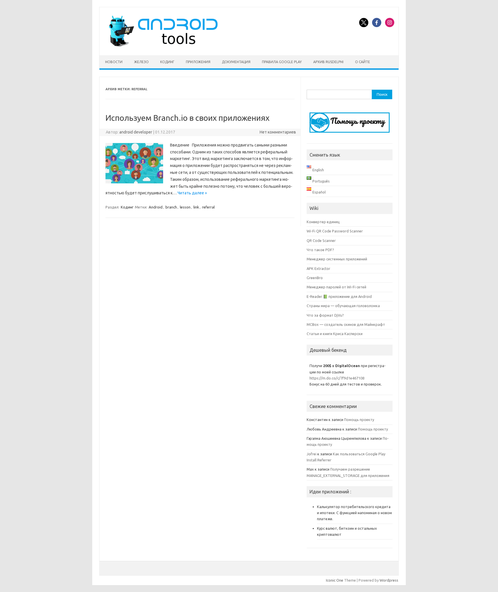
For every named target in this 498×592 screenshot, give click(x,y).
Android (156, 207)
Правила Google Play (282, 62)
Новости (113, 62)
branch (171, 207)
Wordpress (389, 580)
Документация (236, 62)
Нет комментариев (278, 132)
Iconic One (334, 580)
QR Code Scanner (321, 240)
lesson (185, 207)
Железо (141, 62)
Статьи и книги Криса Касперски (335, 334)
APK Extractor (318, 268)
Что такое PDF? (320, 250)
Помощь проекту (359, 420)
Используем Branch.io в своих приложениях (187, 117)
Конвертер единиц (323, 222)
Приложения (198, 62)
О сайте (362, 62)
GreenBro (315, 278)
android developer (135, 132)
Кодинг (167, 62)
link (196, 207)
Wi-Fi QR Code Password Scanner (335, 231)
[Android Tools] (163, 45)
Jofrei (311, 454)
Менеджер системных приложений (337, 259)
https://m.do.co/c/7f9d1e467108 (337, 378)
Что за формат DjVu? (325, 315)
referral (208, 207)
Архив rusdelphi (328, 62)
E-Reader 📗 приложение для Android (339, 296)
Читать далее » (192, 193)
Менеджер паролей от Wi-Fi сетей (336, 287)
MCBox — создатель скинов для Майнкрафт (346, 324)
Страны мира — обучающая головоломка (343, 306)
